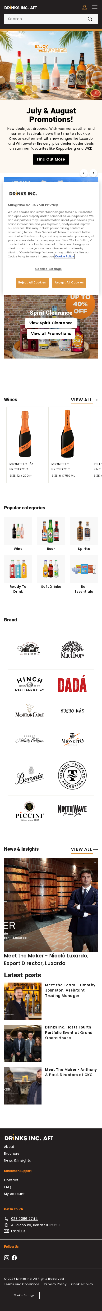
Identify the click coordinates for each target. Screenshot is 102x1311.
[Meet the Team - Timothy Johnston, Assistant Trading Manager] (23, 1001)
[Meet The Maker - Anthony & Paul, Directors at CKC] (23, 1085)
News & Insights (17, 1160)
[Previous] (84, 173)
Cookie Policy (82, 1284)
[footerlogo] (51, 1139)
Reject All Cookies (32, 282)
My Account (14, 1193)
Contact (11, 1180)
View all (82, 400)
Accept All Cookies (69, 282)
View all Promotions (51, 333)
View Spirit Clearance (51, 323)
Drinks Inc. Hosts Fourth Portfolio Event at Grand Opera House (69, 1032)
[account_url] (84, 7)
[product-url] (25, 433)
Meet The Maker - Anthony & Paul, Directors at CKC (71, 1072)
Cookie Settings (24, 1295)
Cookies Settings (48, 269)
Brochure (12, 1153)
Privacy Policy (55, 1284)
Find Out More (51, 159)
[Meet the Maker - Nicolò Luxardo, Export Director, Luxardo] (51, 905)
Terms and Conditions (22, 1284)
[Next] (93, 173)
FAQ (7, 1187)
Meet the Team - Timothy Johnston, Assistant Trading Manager (70, 990)
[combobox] (51, 19)
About (9, 1146)
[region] (51, 238)
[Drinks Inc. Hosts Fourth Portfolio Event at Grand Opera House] (23, 1043)
